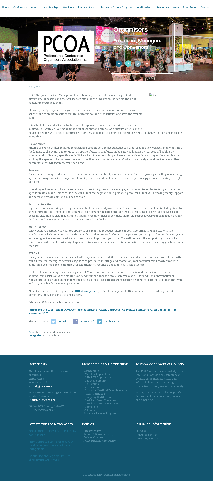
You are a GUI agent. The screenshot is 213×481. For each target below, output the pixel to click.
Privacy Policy (92, 430)
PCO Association (51, 335)
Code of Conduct (93, 437)
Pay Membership (95, 380)
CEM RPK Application (98, 377)
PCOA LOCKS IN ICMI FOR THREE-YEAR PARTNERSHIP (52, 432)
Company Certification (98, 397)
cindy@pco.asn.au (42, 386)
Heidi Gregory (43, 332)
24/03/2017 (34, 86)
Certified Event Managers (100, 400)
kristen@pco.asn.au (43, 400)
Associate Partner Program (99, 413)
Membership (91, 370)
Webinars (89, 410)
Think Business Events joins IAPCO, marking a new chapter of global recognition (51, 445)
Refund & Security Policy (98, 434)
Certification (91, 387)
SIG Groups (92, 383)
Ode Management (61, 332)
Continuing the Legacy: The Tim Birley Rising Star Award (49, 458)
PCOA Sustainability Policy (99, 440)
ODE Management (86, 291)
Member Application (97, 374)
